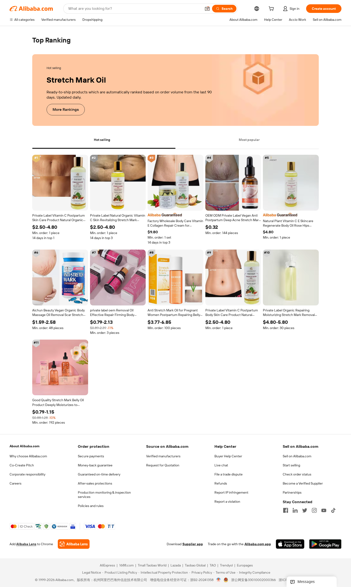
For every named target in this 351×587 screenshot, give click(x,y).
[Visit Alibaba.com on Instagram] (314, 510)
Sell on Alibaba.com (297, 456)
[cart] (272, 9)
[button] (207, 8)
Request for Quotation (162, 465)
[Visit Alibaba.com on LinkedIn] (295, 510)
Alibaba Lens (26, 544)
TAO (213, 565)
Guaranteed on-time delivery (99, 474)
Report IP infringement (231, 492)
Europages (245, 565)
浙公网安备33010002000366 (253, 580)
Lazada (175, 565)
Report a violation (227, 501)
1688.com (126, 565)
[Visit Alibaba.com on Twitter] (305, 510)
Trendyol (226, 565)
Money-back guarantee (95, 465)
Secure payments (91, 456)
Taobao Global (195, 565)
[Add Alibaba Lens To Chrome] (74, 544)
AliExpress (107, 565)
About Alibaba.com (24, 446)
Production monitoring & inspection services (104, 495)
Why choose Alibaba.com (28, 456)
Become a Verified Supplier (303, 483)
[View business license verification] (218, 579)
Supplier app (192, 544)
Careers (15, 483)
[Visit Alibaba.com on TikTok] (333, 510)
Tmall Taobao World (152, 565)
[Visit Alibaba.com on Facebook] (285, 510)
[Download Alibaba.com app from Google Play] (325, 544)
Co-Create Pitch (22, 465)
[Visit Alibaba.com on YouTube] (324, 510)
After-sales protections (95, 483)
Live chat (221, 465)
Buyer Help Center (228, 456)
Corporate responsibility (27, 474)
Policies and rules (91, 506)
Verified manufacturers (163, 456)
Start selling (291, 465)
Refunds (220, 483)
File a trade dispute (228, 474)
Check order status (297, 474)
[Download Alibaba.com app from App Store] (290, 544)
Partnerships (292, 492)
